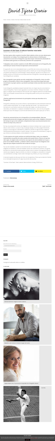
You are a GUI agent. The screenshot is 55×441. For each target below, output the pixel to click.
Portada (4, 19)
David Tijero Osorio (27, 11)
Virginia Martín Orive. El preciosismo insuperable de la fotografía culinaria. (21, 383)
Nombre (5, 249)
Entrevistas (8, 19)
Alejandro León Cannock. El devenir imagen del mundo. (17, 343)
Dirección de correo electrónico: (10, 243)
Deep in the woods (8, 186)
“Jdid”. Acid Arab (46, 186)
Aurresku (43, 387)
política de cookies (33, 438)
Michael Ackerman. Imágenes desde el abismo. (15, 301)
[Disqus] (27, 210)
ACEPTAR (27, 439)
